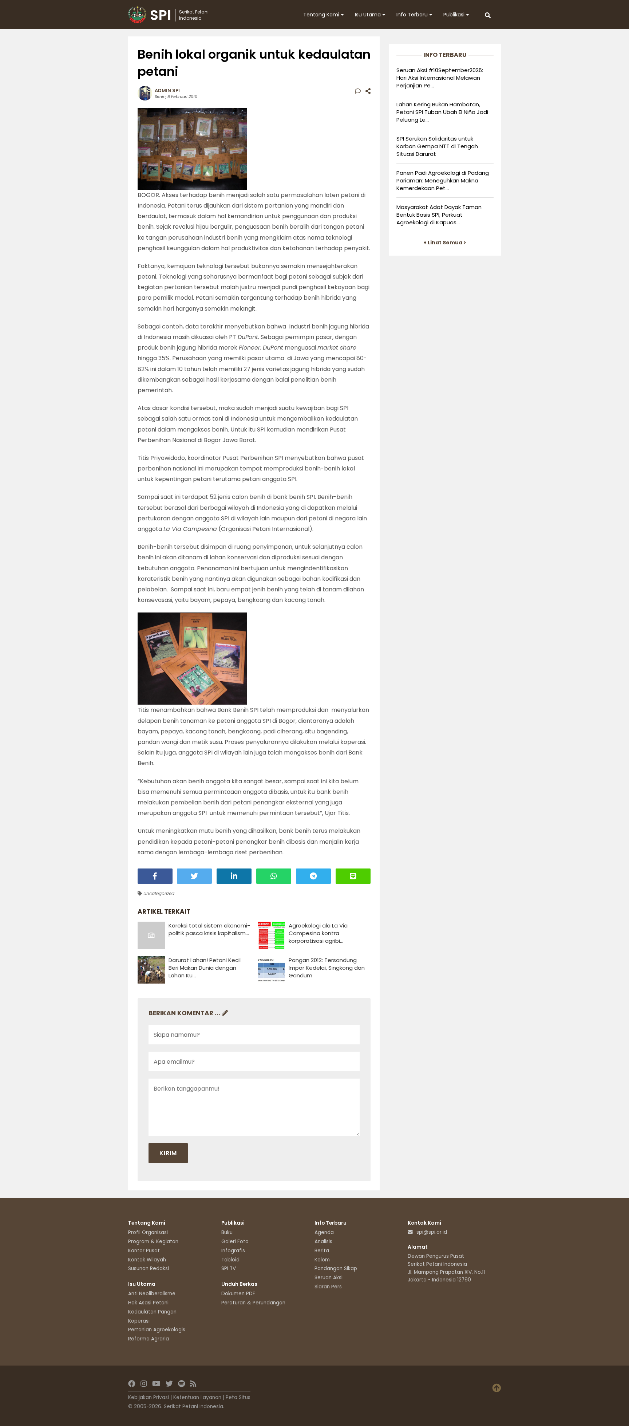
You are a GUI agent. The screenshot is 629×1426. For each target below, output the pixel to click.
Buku (227, 1232)
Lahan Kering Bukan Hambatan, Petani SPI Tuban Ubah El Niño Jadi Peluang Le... (442, 112)
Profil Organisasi (148, 1232)
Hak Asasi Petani (148, 1302)
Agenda (324, 1232)
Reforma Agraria (148, 1338)
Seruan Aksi (328, 1277)
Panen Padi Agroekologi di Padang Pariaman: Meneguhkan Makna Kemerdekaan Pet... (442, 180)
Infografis (233, 1250)
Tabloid (230, 1259)
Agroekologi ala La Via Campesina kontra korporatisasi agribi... (318, 933)
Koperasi (139, 1320)
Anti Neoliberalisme (151, 1293)
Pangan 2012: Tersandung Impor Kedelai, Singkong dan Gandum (327, 967)
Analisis (323, 1241)
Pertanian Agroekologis (156, 1329)
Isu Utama (368, 14)
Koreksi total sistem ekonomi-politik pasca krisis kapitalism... (209, 929)
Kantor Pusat (144, 1250)
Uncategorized (158, 893)
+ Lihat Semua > (444, 242)
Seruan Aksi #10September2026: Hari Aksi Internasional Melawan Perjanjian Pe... (439, 77)
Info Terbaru (412, 14)
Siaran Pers (328, 1286)
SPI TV (228, 1268)
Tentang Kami (322, 14)
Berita (321, 1250)
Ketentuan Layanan (197, 1397)
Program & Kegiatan (153, 1241)
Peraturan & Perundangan (253, 1302)
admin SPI (167, 90)
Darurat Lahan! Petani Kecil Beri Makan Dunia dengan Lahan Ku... (205, 967)
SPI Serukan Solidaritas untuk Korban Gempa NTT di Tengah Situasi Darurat (437, 146)
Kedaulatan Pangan (152, 1311)
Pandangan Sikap (335, 1268)
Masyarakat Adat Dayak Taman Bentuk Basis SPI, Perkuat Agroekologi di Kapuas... (439, 214)
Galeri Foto (235, 1241)
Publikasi (454, 14)
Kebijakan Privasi (148, 1397)
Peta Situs (238, 1397)
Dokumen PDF (238, 1293)
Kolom (322, 1259)
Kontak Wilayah (147, 1259)
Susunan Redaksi (148, 1268)
